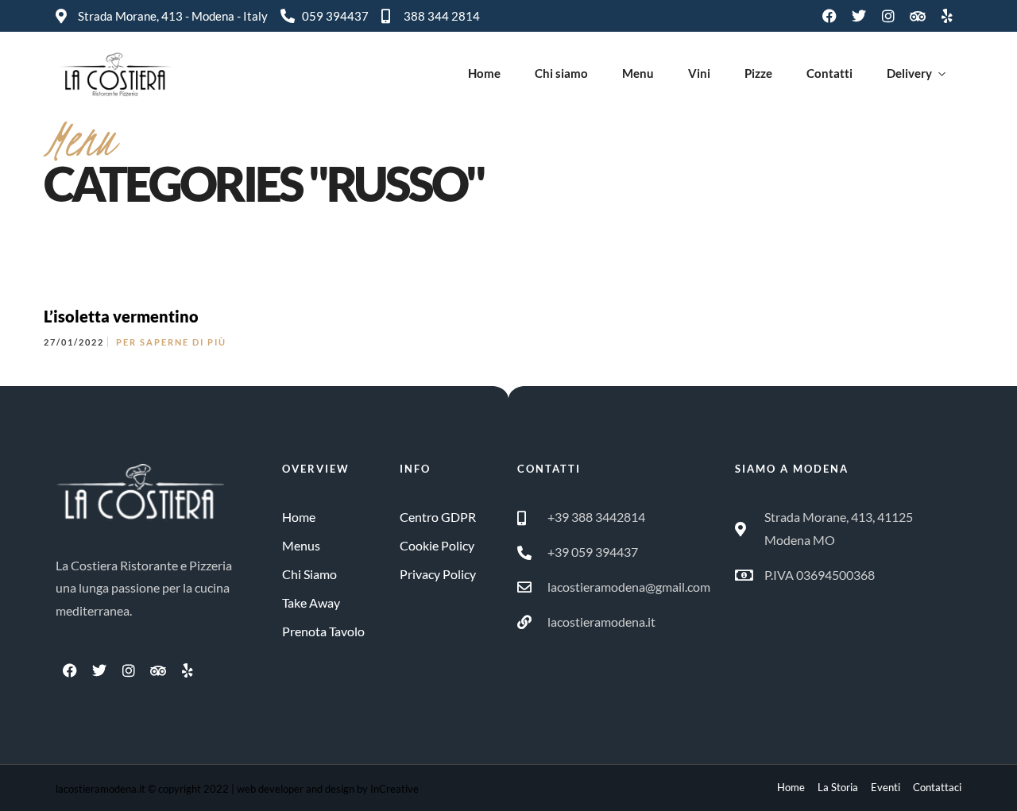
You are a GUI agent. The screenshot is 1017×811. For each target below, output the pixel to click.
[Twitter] (859, 16)
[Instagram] (888, 16)
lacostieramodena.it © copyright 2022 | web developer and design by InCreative (237, 788)
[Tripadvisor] (917, 16)
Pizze (758, 73)
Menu (638, 73)
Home (484, 73)
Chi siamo (561, 73)
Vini (699, 73)
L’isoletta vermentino (121, 316)
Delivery (909, 73)
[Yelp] (947, 16)
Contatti (829, 73)
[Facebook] (829, 16)
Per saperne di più (171, 342)
